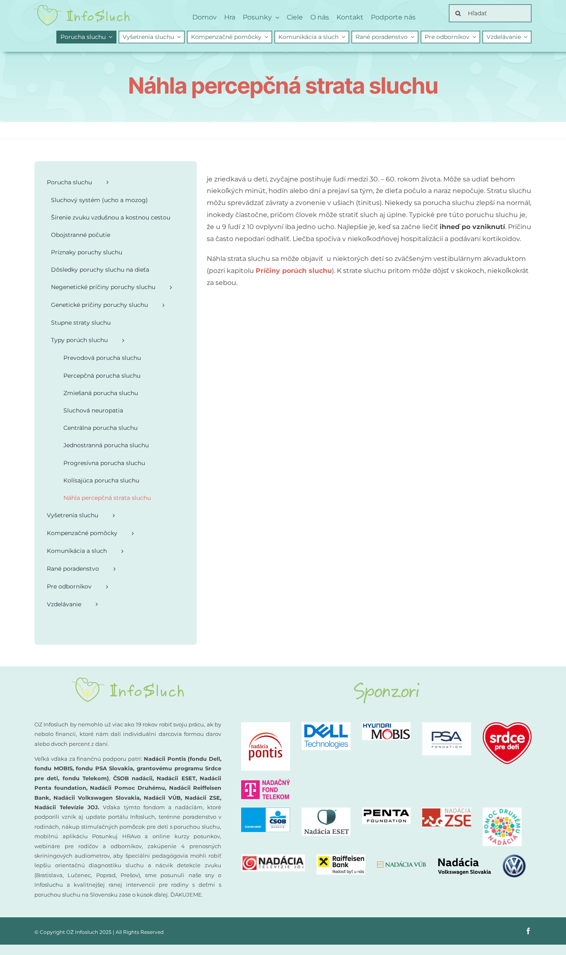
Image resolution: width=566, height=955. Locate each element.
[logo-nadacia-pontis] (265, 725)
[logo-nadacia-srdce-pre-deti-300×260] (507, 725)
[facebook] (528, 931)
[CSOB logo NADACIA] (265, 811)
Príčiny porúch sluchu (294, 271)
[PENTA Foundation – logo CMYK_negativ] (386, 811)
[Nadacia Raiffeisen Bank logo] (341, 857)
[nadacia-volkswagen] (482, 857)
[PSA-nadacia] (446, 725)
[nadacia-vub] (401, 864)
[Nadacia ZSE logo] (446, 811)
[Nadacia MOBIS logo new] (386, 725)
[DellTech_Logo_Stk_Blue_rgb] (326, 725)
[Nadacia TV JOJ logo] (273, 857)
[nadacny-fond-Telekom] (265, 782)
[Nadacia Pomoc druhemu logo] (502, 811)
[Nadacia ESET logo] (326, 811)
